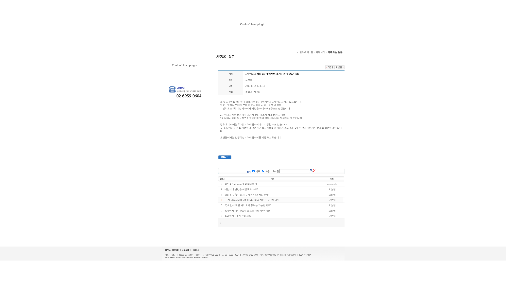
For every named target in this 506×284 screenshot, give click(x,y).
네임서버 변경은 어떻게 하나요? (241, 189)
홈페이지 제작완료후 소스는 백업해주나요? (247, 210)
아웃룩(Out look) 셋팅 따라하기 (241, 184)
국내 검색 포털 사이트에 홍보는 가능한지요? (248, 205)
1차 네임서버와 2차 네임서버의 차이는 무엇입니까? (253, 200)
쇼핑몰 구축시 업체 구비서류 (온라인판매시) (248, 194)
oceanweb (332, 184)
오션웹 (248, 79)
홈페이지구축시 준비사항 (238, 216)
